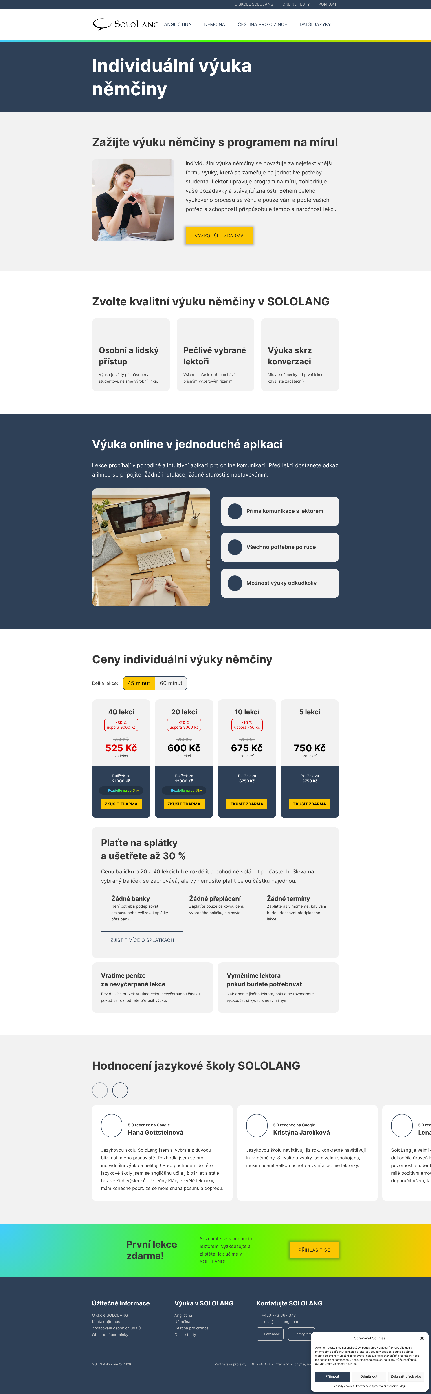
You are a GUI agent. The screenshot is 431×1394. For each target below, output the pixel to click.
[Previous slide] (100, 1090)
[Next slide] (120, 1090)
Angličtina (183, 1315)
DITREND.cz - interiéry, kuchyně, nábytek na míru (292, 1364)
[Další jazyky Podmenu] (336, 24)
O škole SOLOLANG (254, 4)
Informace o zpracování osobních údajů (381, 1386)
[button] (422, 1338)
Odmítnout (369, 1376)
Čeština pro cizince (191, 1328)
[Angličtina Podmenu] (197, 24)
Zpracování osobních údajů (116, 1328)
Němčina (182, 1321)
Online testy (296, 4)
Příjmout (332, 1376)
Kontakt (328, 4)
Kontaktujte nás (106, 1321)
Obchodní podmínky (110, 1334)
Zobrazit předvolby (406, 1376)
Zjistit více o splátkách (142, 940)
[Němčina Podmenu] (230, 24)
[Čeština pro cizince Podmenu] (292, 24)
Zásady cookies (344, 1386)
